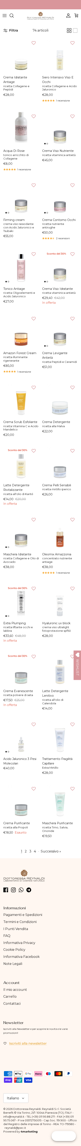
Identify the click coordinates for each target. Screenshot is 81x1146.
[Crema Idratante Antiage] (21, 55)
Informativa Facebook (21, 957)
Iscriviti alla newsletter (28, 1043)
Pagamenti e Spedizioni (22, 915)
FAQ (6, 936)
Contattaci (12, 1004)
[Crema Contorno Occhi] (60, 198)
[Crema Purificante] (21, 801)
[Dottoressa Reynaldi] (40, 15)
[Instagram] (13, 890)
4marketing (29, 1131)
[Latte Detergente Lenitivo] (60, 669)
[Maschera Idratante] (21, 532)
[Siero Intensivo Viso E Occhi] (60, 55)
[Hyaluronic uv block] (60, 601)
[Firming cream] (21, 198)
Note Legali (12, 964)
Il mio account (15, 990)
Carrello (10, 996)
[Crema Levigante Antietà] (60, 331)
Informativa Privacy (19, 943)
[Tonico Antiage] (21, 266)
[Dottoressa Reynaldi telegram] (28, 890)
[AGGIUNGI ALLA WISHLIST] (33, 43)
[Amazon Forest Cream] (21, 331)
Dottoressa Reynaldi (27, 1109)
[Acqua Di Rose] (21, 128)
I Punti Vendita (15, 929)
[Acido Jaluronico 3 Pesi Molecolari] (21, 737)
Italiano (13, 1098)
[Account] (67, 15)
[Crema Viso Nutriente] (60, 128)
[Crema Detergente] (60, 400)
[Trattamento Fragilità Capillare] (60, 737)
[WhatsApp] (21, 890)
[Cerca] (13, 15)
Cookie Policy (14, 950)
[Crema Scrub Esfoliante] (21, 400)
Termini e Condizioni (20, 922)
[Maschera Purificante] (60, 801)
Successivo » (51, 851)
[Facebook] (5, 890)
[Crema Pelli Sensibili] (60, 463)
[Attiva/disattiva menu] (4, 15)
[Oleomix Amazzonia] (60, 532)
